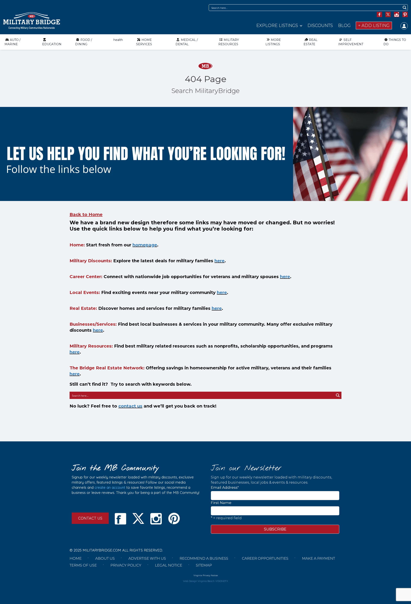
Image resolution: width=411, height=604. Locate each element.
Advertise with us (147, 558)
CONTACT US (90, 518)
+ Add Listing (374, 25)
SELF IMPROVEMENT (350, 42)
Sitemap (204, 565)
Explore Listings (277, 25)
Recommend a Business (204, 558)
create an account (110, 487)
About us (105, 558)
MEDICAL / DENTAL (187, 42)
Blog (344, 25)
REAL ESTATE (310, 42)
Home (76, 558)
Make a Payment (318, 558)
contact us (130, 406)
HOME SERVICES (144, 42)
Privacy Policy (125, 565)
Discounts (320, 25)
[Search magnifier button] (404, 7)
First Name (221, 503)
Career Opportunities (265, 558)
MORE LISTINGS (273, 42)
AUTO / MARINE (12, 42)
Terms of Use (83, 565)
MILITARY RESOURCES (228, 42)
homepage (145, 244)
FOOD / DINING (83, 42)
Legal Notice (168, 565)
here (219, 260)
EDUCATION (51, 44)
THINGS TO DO (394, 42)
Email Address (225, 487)
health (118, 40)
